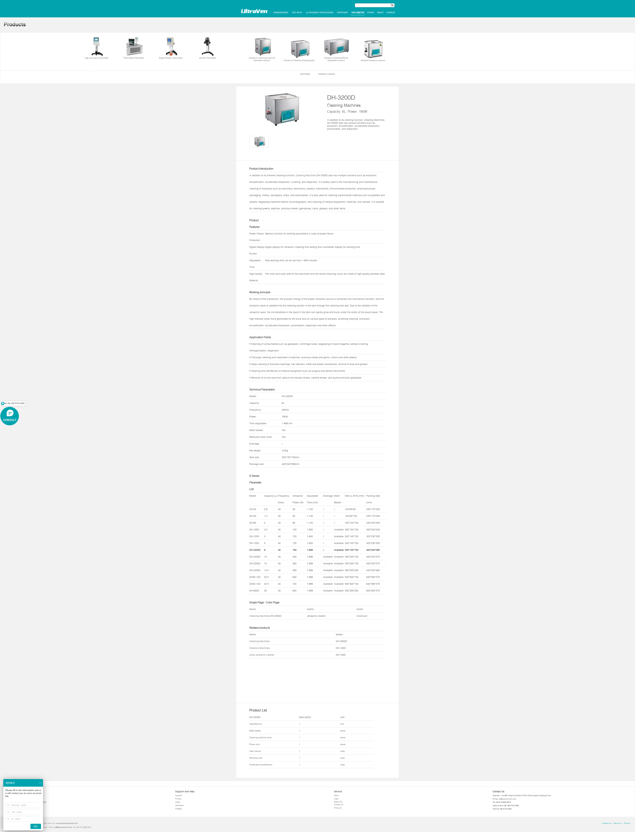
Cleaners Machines (259, 648)
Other (370, 12)
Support (178, 795)
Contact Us (338, 804)
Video (177, 802)
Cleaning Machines (306, 175)
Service (338, 791)
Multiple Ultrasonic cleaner (373, 60)
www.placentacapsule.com (67, 823)
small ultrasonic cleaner (261, 654)
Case (336, 799)
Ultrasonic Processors (319, 12)
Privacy (178, 799)
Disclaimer (179, 805)
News (336, 795)
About (380, 12)
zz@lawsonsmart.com (507, 799)
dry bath (297, 12)
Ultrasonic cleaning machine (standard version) (262, 59)
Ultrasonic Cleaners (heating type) (299, 60)
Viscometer (357, 12)
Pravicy (627, 823)
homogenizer (280, 12)
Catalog (178, 809)
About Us (338, 801)
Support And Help (184, 791)
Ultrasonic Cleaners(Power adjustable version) (336, 59)
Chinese (390, 12)
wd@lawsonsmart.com (63, 827)
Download (362, 615)
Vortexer (342, 12)
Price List (337, 808)
